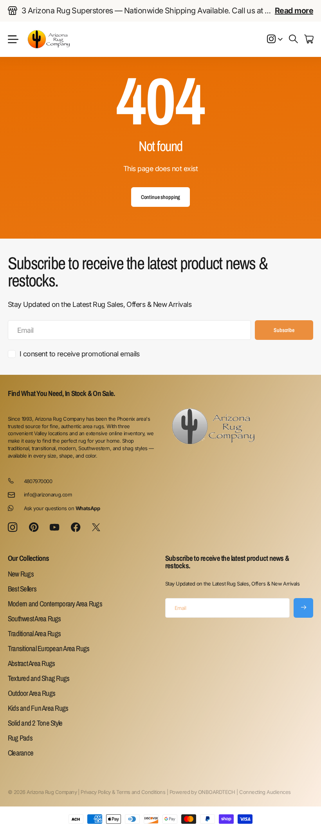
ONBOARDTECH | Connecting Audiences (244, 792)
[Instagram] (12, 528)
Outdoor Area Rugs (31, 693)
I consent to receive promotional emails (80, 354)
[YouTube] (54, 527)
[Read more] (275, 39)
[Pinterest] (33, 527)
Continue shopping (160, 197)
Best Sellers (22, 589)
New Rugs (21, 574)
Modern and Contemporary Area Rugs (55, 603)
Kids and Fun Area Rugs (38, 708)
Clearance (20, 753)
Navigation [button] (12, 39)
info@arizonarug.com (48, 494)
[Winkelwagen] (308, 39)
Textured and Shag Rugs (38, 678)
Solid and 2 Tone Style (35, 723)
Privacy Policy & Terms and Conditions (123, 792)
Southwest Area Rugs (34, 618)
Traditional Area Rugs (34, 633)
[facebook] (75, 527)
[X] (96, 527)
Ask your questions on (62, 508)
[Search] (293, 39)
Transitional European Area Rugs (48, 648)
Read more (294, 10)
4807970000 (38, 481)
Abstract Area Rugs (31, 663)
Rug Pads (20, 738)
